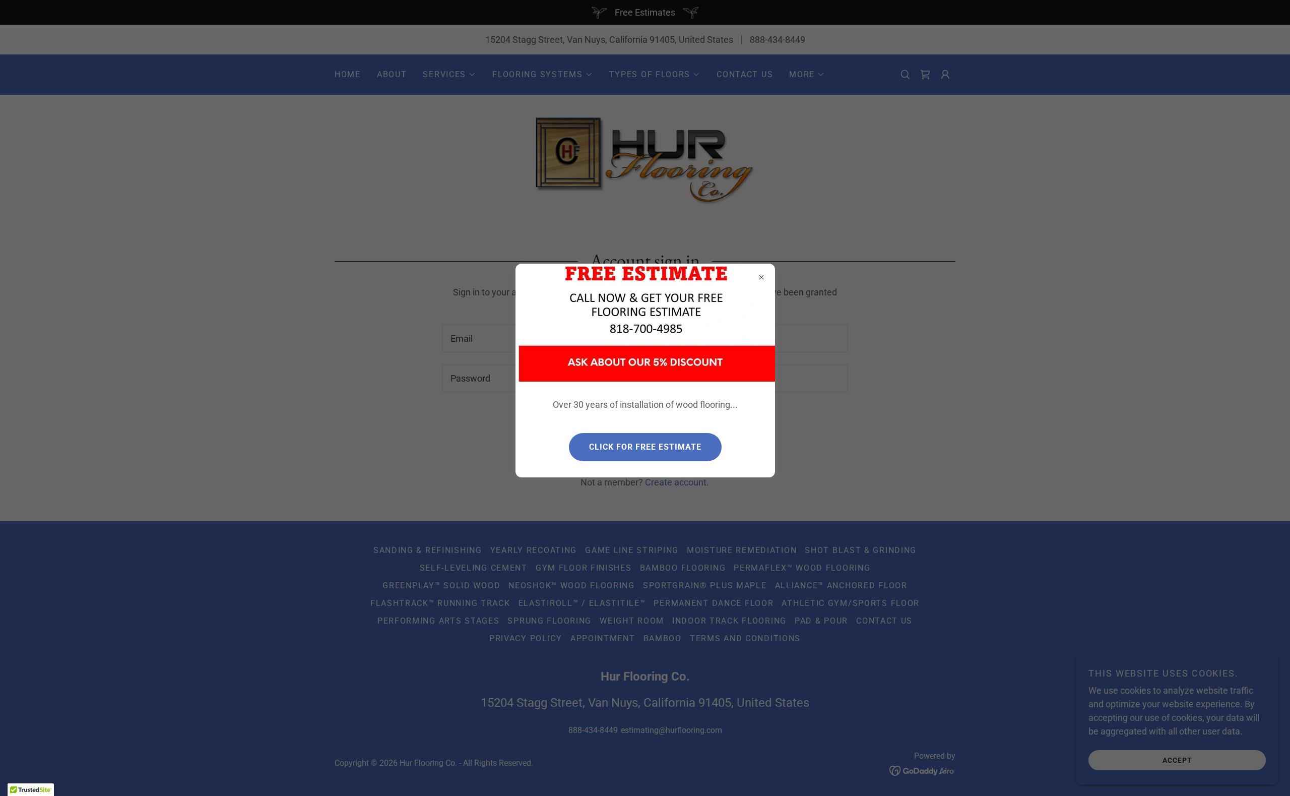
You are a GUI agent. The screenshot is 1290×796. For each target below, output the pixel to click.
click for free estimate (645, 447)
